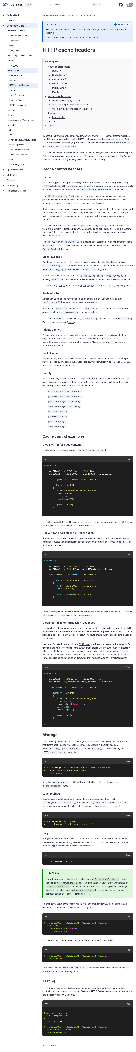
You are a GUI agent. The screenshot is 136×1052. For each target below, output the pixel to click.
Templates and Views (17, 36)
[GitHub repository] (121, 5)
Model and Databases (17, 31)
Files (10, 135)
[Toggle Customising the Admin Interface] (5, 140)
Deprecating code (16, 164)
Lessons (11, 20)
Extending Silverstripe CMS (20, 55)
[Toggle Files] (5, 135)
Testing (11, 60)
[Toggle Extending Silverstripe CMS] (5, 55)
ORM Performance (17, 105)
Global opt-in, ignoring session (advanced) (72, 108)
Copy (128, 459)
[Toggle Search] (5, 125)
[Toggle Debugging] (5, 65)
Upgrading (12, 175)
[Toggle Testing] (5, 60)
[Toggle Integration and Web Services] (5, 120)
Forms (10, 45)
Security (11, 110)
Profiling (13, 90)
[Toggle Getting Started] (3, 15)
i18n (9, 130)
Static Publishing (16, 95)
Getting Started (14, 15)
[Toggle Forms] (5, 45)
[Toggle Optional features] (3, 169)
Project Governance (16, 191)
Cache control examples (59, 96)
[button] (88, 530)
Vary (54, 121)
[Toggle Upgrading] (3, 174)
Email (10, 115)
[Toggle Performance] (5, 70)
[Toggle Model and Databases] (5, 31)
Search (11, 125)
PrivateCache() (59, 83)
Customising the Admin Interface (22, 140)
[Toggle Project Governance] (3, 190)
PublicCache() (59, 87)
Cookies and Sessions (18, 154)
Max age (52, 113)
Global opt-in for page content (66, 100)
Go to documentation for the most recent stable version (72, 37)
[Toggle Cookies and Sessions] (5, 154)
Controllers (13, 41)
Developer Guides (15, 25)
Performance (14, 70)
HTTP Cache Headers (19, 85)
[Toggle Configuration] (5, 50)
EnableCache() (59, 79)
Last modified (58, 117)
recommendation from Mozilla (116, 279)
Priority (55, 92)
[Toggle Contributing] (3, 185)
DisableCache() (59, 75)
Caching (13, 80)
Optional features (15, 169)
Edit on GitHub (49, 1045)
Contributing (12, 185)
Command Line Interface (18, 150)
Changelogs (12, 180)
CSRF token (127, 522)
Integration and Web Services (21, 120)
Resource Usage (16, 100)
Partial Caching (15, 75)
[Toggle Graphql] (5, 159)
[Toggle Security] (5, 110)
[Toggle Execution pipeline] (5, 145)
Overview (56, 71)
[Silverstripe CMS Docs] (12, 4)
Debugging (13, 65)
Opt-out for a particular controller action (71, 104)
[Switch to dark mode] (129, 5)
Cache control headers (59, 66)
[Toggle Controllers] (5, 40)
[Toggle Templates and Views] (5, 36)
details (128, 285)
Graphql (11, 159)
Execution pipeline (16, 145)
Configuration (14, 50)
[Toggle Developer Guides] (3, 25)
